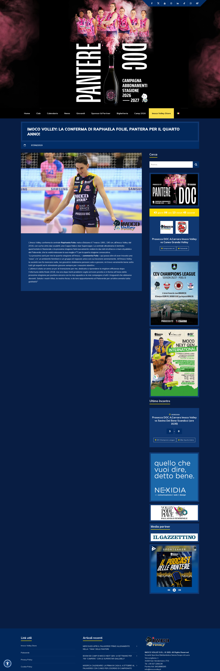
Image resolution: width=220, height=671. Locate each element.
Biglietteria (122, 113)
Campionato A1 (169, 248)
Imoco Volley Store (161, 113)
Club (38, 113)
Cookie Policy (26, 667)
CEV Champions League (166, 440)
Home (27, 113)
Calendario (52, 113)
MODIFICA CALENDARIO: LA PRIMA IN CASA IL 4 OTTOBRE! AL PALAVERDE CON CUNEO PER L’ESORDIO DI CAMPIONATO (109, 666)
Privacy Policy (26, 660)
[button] (7, 663)
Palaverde (183, 248)
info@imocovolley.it (153, 669)
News (67, 113)
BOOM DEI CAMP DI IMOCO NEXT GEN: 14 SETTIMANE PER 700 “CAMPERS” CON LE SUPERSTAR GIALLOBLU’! (107, 657)
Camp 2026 (140, 113)
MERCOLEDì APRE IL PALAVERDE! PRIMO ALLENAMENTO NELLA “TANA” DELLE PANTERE (106, 647)
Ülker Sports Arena (187, 440)
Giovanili (80, 113)
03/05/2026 (175, 415)
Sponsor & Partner (100, 113)
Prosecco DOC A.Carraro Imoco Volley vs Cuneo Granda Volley (174, 241)
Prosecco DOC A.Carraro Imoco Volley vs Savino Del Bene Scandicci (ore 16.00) (174, 420)
